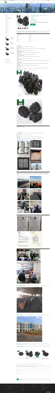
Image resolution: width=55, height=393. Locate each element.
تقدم (17, 379)
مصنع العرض (31, 2)
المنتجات (19, 2)
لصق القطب (6, 22)
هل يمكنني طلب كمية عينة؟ (20, 346)
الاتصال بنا (38, 2)
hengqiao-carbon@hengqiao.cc (8, 0)
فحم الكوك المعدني (7, 25)
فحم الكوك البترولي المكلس (8, 18)
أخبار (23, 2)
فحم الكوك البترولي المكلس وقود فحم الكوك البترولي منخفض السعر (12, 53)
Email (33, 24)
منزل (14, 2)
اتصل (5, 384)
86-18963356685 (13, 0)
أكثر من (11, 49)
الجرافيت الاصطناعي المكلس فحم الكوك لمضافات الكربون (12, 38)
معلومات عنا (43, 2)
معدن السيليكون (7, 28)
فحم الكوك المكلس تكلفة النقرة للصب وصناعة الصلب (12, 43)
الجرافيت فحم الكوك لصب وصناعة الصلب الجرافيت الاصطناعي (12, 48)
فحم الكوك (6, 29)
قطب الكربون (6, 32)
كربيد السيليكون (7, 21)
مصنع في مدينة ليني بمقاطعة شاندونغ (21, 285)
